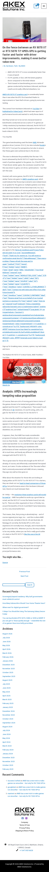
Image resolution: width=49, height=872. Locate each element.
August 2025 (7, 680)
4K (13, 410)
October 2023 (8, 765)
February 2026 (8, 657)
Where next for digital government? (16, 607)
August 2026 (7, 634)
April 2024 (6, 742)
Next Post (24, 576)
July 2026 (6, 638)
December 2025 (9, 665)
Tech (15, 66)
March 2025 (7, 699)
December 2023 (9, 757)
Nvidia (42, 145)
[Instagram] (26, 818)
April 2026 (6, 649)
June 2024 (7, 734)
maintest (11, 793)
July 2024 (6, 730)
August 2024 (7, 727)
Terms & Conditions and (24, 250)
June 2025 (7, 688)
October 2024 (8, 719)
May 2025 (6, 692)
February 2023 (8, 769)
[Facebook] (22, 818)
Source (5, 562)
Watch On (6, 385)
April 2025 (6, 696)
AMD (35, 142)
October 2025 (8, 672)
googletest (12, 787)
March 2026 (7, 653)
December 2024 (9, 711)
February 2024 (8, 750)
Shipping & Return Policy (24, 831)
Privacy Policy (24, 828)
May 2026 (6, 645)
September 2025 (9, 676)
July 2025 (6, 684)
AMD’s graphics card (30, 179)
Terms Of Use (24, 825)
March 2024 (7, 746)
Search (29, 585)
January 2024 (8, 754)
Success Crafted (14, 781)
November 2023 (9, 761)
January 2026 (8, 661)
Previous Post (24, 571)
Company (24, 822)
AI (4, 66)
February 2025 (8, 703)
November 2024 (9, 715)
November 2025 (9, 669)
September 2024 (9, 723)
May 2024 (6, 738)
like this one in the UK (32, 534)
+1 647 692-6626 (26, 850)
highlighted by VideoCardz (12, 111)
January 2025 (8, 707)
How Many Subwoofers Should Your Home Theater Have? (24, 603)
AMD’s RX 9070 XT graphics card (15, 94)
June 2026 (7, 641)
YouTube (36, 109)
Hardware (9, 66)
